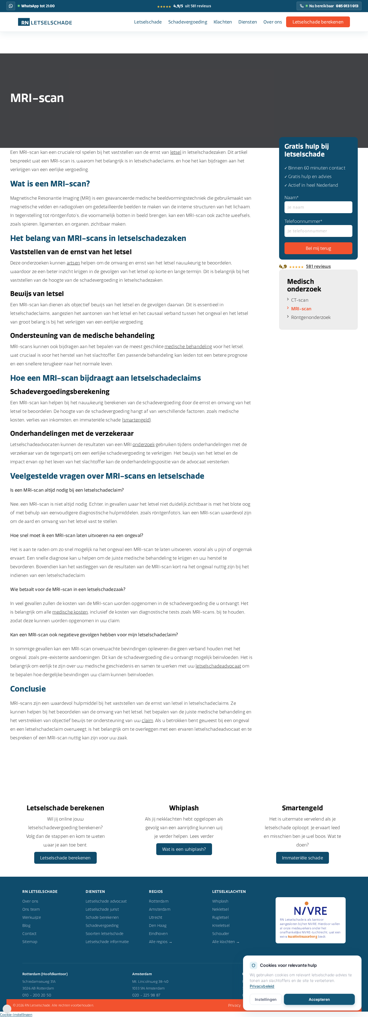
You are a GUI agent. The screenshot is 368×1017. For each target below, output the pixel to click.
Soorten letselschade (104, 933)
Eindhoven (158, 933)
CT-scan (299, 300)
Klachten (223, 22)
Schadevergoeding (187, 22)
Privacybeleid (262, 986)
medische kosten (70, 612)
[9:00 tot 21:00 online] (7, 1011)
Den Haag (158, 925)
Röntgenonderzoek (311, 317)
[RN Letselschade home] (45, 22)
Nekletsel (220, 909)
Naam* (291, 197)
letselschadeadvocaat (218, 666)
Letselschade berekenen (318, 22)
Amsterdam (160, 909)
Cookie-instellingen (16, 1014)
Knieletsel (221, 925)
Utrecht (155, 917)
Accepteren (319, 999)
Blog (26, 925)
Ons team (31, 909)
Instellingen (266, 999)
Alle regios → (161, 941)
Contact (29, 933)
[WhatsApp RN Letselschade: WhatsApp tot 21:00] (10, 6)
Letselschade (148, 22)
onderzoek (144, 444)
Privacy (234, 1005)
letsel (175, 152)
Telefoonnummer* (303, 221)
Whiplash (220, 901)
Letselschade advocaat (106, 901)
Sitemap (29, 941)
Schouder (220, 933)
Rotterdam (159, 901)
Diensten (247, 22)
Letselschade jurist (102, 909)
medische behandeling (188, 346)
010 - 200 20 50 (36, 995)
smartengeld (136, 420)
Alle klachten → (226, 941)
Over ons (272, 22)
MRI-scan (301, 308)
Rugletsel (220, 917)
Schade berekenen (102, 917)
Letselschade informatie (107, 941)
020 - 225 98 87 (146, 995)
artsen (73, 263)
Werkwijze (31, 917)
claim (147, 720)
